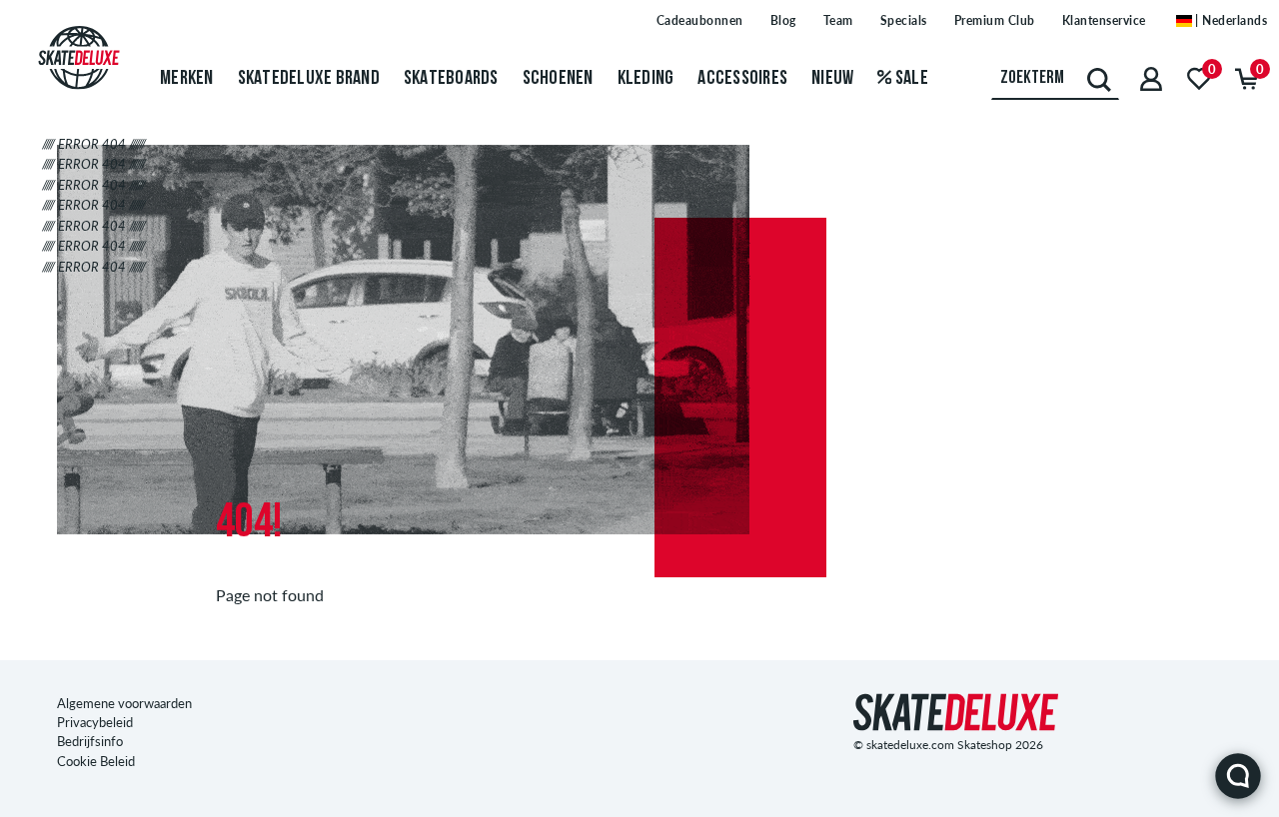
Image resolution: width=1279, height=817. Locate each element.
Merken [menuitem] (187, 79)
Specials (903, 20)
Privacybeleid (95, 722)
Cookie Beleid (96, 761)
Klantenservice (1104, 20)
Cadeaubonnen (699, 20)
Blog (783, 20)
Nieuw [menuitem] (832, 79)
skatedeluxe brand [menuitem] (309, 79)
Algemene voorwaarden (124, 703)
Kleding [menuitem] (646, 79)
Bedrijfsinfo (90, 741)
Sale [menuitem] (910, 79)
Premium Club (994, 20)
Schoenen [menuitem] (558, 79)
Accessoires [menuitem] (742, 79)
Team (838, 20)
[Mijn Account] (1151, 78)
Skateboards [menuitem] (451, 79)
